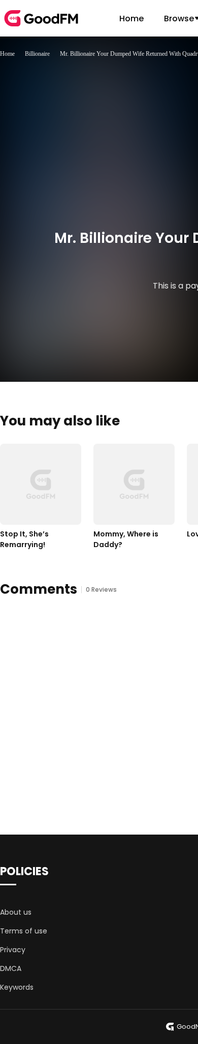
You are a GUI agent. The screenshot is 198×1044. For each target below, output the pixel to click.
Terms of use (23, 931)
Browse (179, 18)
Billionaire (37, 53)
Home (131, 18)
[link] (7, 53)
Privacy (12, 950)
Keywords (17, 987)
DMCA (10, 968)
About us (15, 912)
